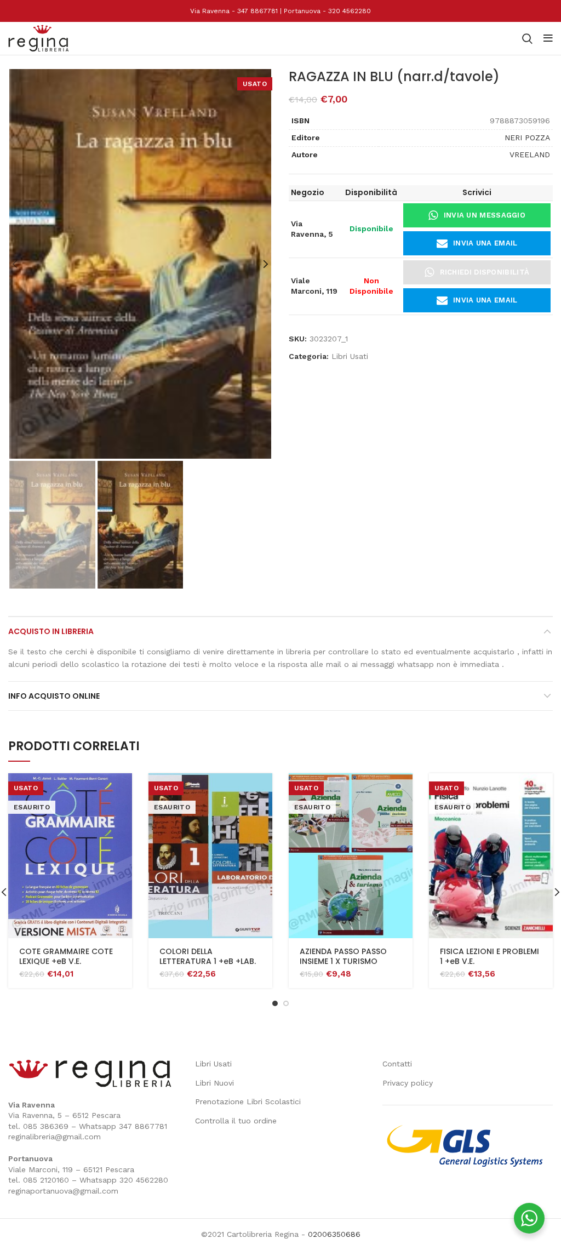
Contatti (397, 1063)
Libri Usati (349, 356)
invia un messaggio (484, 215)
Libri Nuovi (214, 1082)
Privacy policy (407, 1082)
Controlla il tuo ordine (236, 1120)
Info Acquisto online (54, 695)
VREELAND (530, 154)
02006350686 (334, 1234)
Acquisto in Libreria (51, 631)
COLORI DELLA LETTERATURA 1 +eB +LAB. (207, 956)
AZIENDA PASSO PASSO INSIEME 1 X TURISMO (343, 956)
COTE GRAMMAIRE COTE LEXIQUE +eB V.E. (66, 956)
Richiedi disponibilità (485, 272)
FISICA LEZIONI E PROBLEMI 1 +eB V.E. (489, 956)
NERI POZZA (527, 137)
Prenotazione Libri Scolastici (248, 1101)
